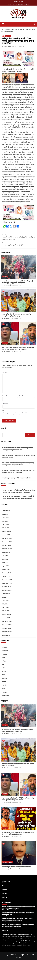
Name (4, 395)
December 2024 (7, 580)
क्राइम (4, 657)
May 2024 (5, 604)
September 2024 (7, 590)
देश (3, 664)
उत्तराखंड (4, 654)
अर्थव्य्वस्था (4, 647)
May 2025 (5, 562)
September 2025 (7, 548)
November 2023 (7, 624)
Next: (12, 244)
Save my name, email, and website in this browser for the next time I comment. (18, 414)
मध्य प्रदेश (4, 678)
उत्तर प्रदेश (8, 36)
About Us (14, 4)
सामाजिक (4, 692)
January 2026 (6, 535)
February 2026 (6, 531)
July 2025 (5, 555)
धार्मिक (3, 668)
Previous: (18, 237)
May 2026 (5, 521)
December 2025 (7, 538)
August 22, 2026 (15, 285)
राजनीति (4, 685)
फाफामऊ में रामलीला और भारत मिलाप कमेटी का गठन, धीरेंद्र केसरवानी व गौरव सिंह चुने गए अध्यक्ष (16, 315)
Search (3, 428)
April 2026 (5, 524)
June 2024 (5, 600)
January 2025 (6, 576)
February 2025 (6, 573)
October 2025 (6, 545)
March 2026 (6, 528)
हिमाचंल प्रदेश (5, 695)
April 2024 (5, 607)
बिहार (3, 675)
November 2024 (7, 583)
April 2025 (5, 566)
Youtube (20, 4)
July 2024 (5, 597)
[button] (3, 24)
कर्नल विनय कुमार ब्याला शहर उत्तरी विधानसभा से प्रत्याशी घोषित (16, 478)
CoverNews (26, 955)
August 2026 (6, 510)
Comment (5, 372)
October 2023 (6, 628)
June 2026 (5, 517)
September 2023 (7, 631)
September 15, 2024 (16, 46)
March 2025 (6, 569)
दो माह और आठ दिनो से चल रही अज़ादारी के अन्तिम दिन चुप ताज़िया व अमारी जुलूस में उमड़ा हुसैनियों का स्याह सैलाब (18, 282)
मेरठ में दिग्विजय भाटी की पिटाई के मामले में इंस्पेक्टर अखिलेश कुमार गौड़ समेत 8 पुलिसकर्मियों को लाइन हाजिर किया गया (18, 348)
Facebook (4, 889)
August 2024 (6, 593)
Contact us (26, 4)
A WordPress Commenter (10, 496)
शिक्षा (3, 688)
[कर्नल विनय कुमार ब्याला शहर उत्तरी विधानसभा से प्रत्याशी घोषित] (18, 853)
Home (9, 4)
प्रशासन (4, 671)
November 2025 (7, 542)
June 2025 (5, 559)
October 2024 (6, 586)
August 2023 (6, 635)
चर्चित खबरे (4, 661)
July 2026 (5, 514)
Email (21, 395)
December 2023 (7, 621)
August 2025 (6, 552)
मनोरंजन (4, 681)
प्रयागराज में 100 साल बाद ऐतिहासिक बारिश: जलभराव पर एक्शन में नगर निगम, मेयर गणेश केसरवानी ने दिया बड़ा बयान (18, 471)
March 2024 (6, 611)
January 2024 (6, 618)
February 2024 (6, 614)
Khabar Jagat (7, 46)
